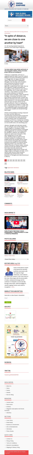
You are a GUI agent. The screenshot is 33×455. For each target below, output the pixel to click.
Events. (8, 390)
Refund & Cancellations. (12, 445)
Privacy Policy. (10, 441)
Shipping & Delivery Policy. (13, 447)
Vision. (8, 388)
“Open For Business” (22, 183)
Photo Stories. (10, 431)
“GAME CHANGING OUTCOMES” (9, 184)
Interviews (6, 31)
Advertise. (8, 412)
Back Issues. (9, 404)
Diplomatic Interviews (13, 167)
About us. (8, 386)
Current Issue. (10, 402)
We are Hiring (9, 394)
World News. (9, 422)
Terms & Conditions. (11, 443)
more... (13, 287)
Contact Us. (9, 438)
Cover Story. (9, 420)
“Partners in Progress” (20, 196)
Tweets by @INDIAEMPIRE (11, 375)
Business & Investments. (12, 424)
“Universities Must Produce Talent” (9, 196)
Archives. (8, 406)
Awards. (8, 392)
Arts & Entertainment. (12, 427)
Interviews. (9, 429)
